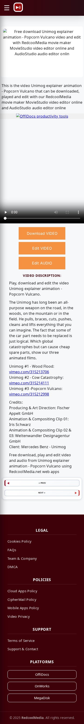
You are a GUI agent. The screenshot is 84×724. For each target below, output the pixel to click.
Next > (42, 493)
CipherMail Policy (21, 599)
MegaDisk (42, 698)
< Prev (42, 483)
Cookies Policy (19, 541)
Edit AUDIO (42, 263)
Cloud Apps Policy (22, 591)
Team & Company (22, 558)
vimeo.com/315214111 (29, 383)
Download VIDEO (42, 233)
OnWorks (42, 686)
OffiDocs (42, 674)
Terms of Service (21, 640)
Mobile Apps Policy (23, 607)
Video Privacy (18, 616)
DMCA (12, 566)
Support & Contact (22, 649)
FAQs (11, 549)
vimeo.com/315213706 (29, 371)
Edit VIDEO (42, 248)
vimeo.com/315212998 (29, 394)
